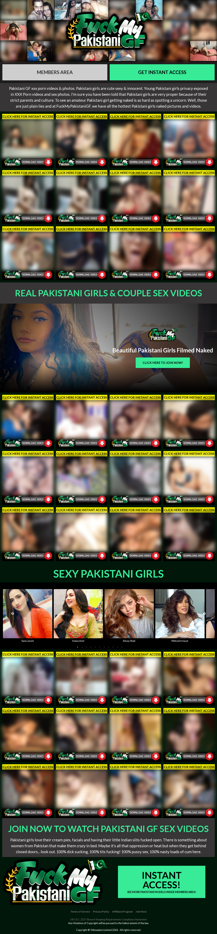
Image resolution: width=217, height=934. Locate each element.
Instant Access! (161, 881)
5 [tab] (95, 647)
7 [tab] (104, 647)
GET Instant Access (162, 72)
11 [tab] (121, 647)
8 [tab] (108, 647)
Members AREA (55, 72)
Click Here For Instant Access (28, 116)
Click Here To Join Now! (163, 362)
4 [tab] (90, 647)
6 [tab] (99, 647)
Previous (12, 613)
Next (204, 613)
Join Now (141, 911)
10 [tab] (117, 647)
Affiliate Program (122, 911)
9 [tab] (113, 647)
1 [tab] (77, 647)
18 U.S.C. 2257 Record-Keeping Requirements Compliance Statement (108, 919)
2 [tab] (82, 647)
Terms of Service (80, 911)
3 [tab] (86, 647)
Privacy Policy (101, 911)
